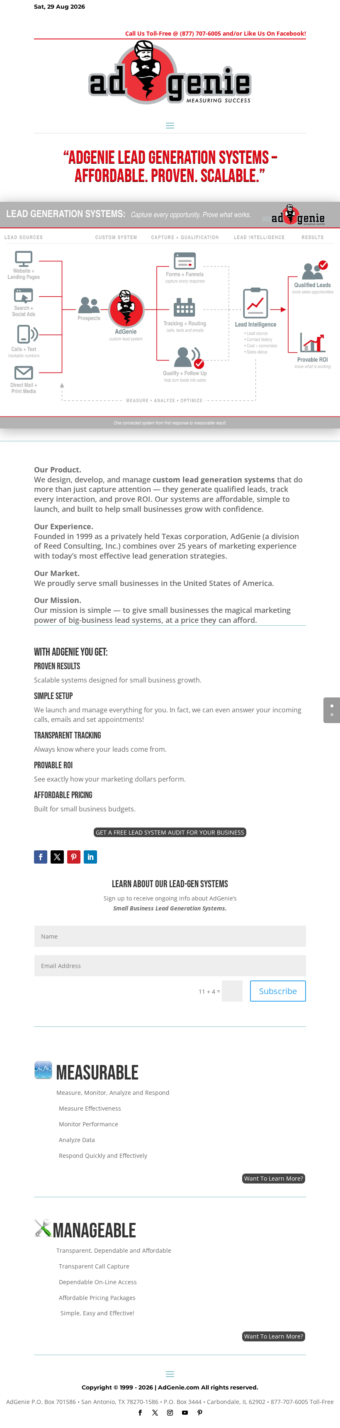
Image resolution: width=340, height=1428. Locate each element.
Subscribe (278, 991)
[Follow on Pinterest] (73, 857)
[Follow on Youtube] (185, 1412)
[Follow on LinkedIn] (90, 857)
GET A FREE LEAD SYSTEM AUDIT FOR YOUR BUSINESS (170, 832)
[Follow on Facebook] (40, 857)
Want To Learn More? (273, 1178)
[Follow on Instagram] (170, 1412)
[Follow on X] (57, 857)
